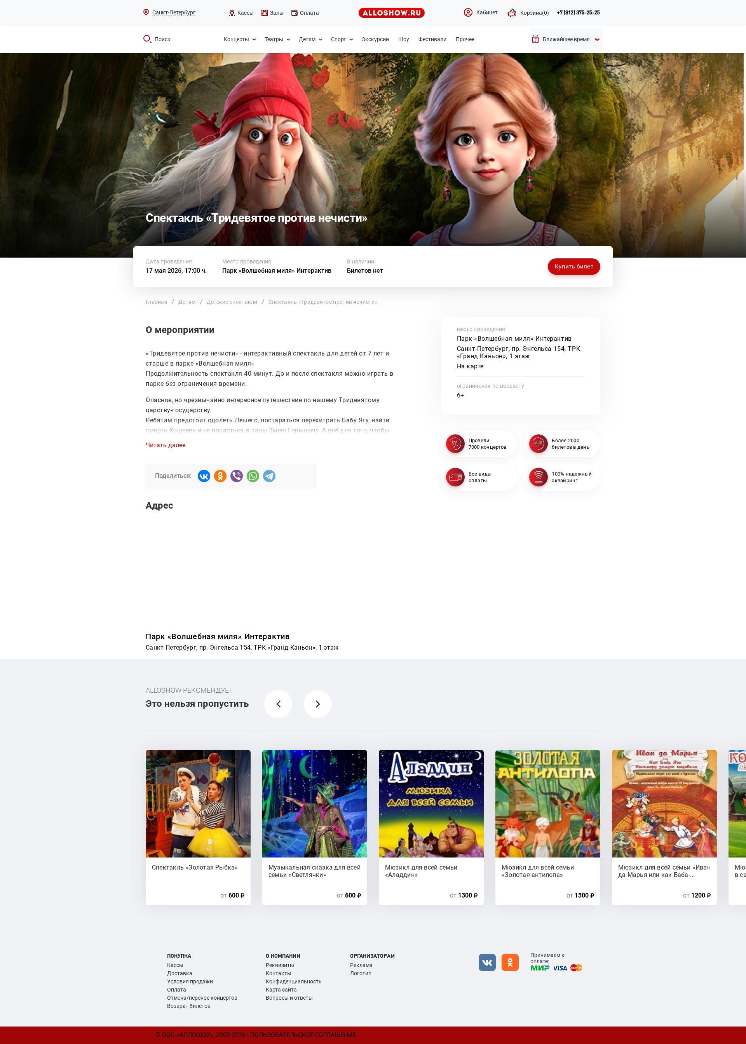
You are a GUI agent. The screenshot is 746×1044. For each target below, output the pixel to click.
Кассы (175, 965)
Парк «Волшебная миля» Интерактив (276, 270)
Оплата (176, 989)
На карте (470, 366)
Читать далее (165, 445)
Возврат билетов (189, 1006)
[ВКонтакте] (204, 476)
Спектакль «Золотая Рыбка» (195, 867)
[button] (278, 704)
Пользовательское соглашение (303, 1035)
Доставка (179, 973)
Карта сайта (281, 989)
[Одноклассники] (220, 476)
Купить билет (574, 266)
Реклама (361, 965)
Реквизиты (280, 965)
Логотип (360, 973)
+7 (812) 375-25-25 (578, 13)
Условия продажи (190, 981)
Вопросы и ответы (289, 998)
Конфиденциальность (294, 981)
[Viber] (236, 476)
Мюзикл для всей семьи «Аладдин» (421, 871)
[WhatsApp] (253, 476)
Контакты (278, 973)
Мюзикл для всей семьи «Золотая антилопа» (538, 871)
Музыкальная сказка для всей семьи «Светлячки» (314, 871)
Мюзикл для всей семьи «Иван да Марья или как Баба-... (664, 871)
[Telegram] (269, 476)
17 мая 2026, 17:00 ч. (176, 270)
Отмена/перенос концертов (202, 998)
